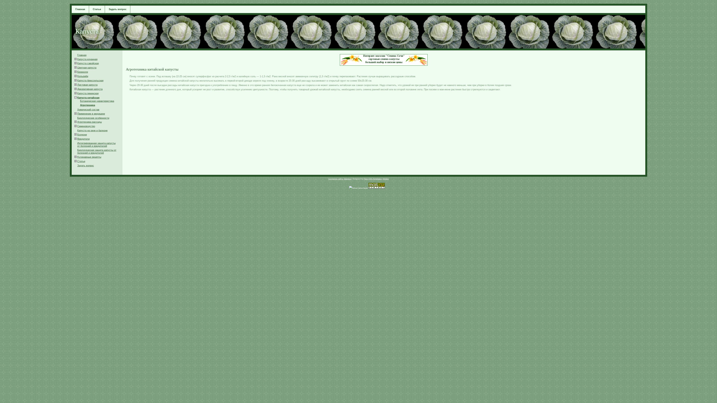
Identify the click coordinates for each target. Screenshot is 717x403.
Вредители (83, 139)
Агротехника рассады (89, 122)
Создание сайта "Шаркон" (340, 179)
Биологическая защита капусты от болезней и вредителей (96, 151)
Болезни (82, 134)
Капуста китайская (88, 97)
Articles (386, 179)
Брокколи (82, 72)
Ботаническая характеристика (97, 101)
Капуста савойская (88, 63)
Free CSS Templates (373, 179)
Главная (80, 9)
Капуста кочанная (87, 59)
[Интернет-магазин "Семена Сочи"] (384, 64)
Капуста (87, 30)
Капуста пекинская (88, 93)
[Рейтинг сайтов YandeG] (358, 188)
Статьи (97, 9)
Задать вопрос (117, 9)
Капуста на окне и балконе (92, 130)
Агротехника (87, 105)
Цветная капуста (86, 67)
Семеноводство (86, 126)
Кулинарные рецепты (89, 157)
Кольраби (82, 76)
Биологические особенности (93, 118)
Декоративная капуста (90, 89)
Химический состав (88, 109)
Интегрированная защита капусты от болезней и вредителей (96, 145)
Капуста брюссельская (90, 80)
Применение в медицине (91, 113)
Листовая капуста (87, 84)
